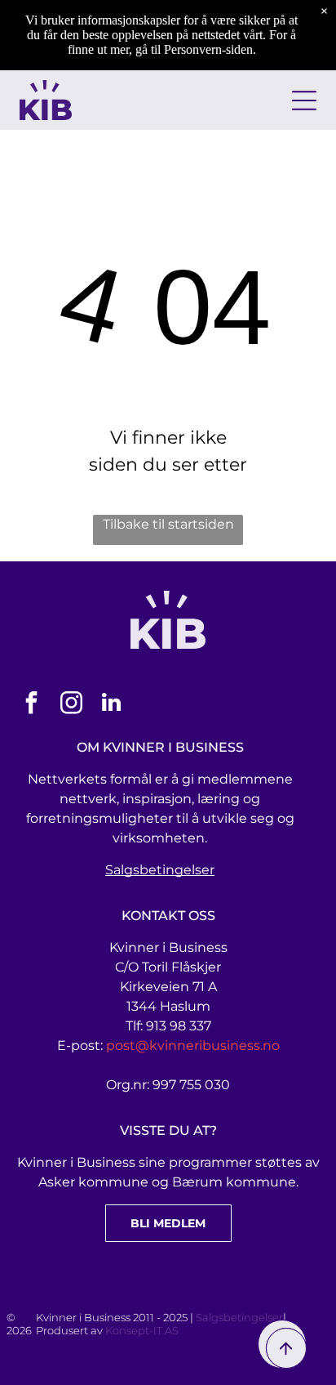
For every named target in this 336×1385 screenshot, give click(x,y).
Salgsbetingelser (159, 870)
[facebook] (31, 705)
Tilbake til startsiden (168, 524)
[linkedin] (111, 705)
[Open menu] (304, 100)
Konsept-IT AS (142, 1330)
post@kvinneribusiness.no (193, 1045)
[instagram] (71, 705)
